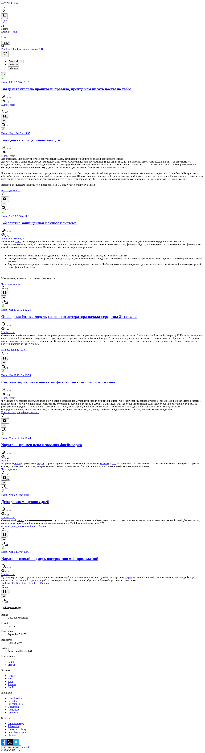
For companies (15, 704)
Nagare (40, 463)
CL (113, 463)
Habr (19, 750)
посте (17, 463)
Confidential (14, 712)
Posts (19, 49)
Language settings (11, 747)
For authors (13, 701)
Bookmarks (15, 61)
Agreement (13, 709)
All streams (12, 3)
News (25, 49)
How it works (15, 698)
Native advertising (17, 729)
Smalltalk (104, 463)
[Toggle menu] (2, 3)
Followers (13, 64)
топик (20, 520)
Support (25, 747)
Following (13, 68)
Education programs (18, 732)
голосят (5, 341)
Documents (13, 706)
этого (18, 241)
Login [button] (4, 20)
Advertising (14, 726)
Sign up (12, 664)
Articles (12, 49)
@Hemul (12, 31)
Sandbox (12, 687)
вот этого (123, 335)
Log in (11, 662)
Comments (35, 49)
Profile (4, 49)
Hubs (10, 681)
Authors (12, 684)
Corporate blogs (16, 723)
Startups (12, 735)
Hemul (4, 82)
